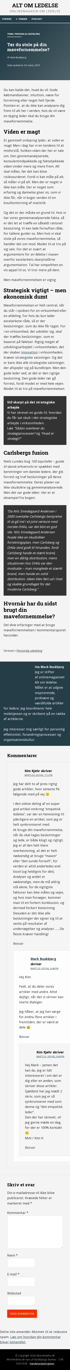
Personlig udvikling (27, 33)
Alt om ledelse (35, 5)
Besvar (18, 943)
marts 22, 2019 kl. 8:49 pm (50, 1056)
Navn (12, 1255)
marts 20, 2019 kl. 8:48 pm (44, 968)
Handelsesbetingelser (42, 1363)
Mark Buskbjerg (43, 959)
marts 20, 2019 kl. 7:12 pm (38, 775)
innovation (29, 352)
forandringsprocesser (39, 734)
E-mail (13, 1274)
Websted (14, 1293)
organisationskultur (19, 739)
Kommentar (17, 1213)
